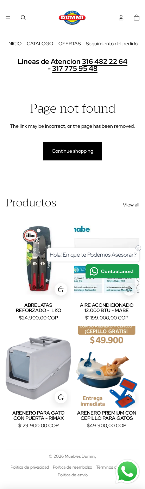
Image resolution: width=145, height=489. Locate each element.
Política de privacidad (30, 467)
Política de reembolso (72, 467)
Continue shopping (72, 151)
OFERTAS (69, 43)
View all (131, 204)
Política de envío (73, 475)
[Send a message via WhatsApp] (127, 471)
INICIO (14, 43)
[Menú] (8, 17)
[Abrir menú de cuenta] (121, 17)
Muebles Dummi (80, 456)
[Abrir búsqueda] (23, 17)
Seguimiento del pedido (112, 43)
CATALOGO (40, 43)
